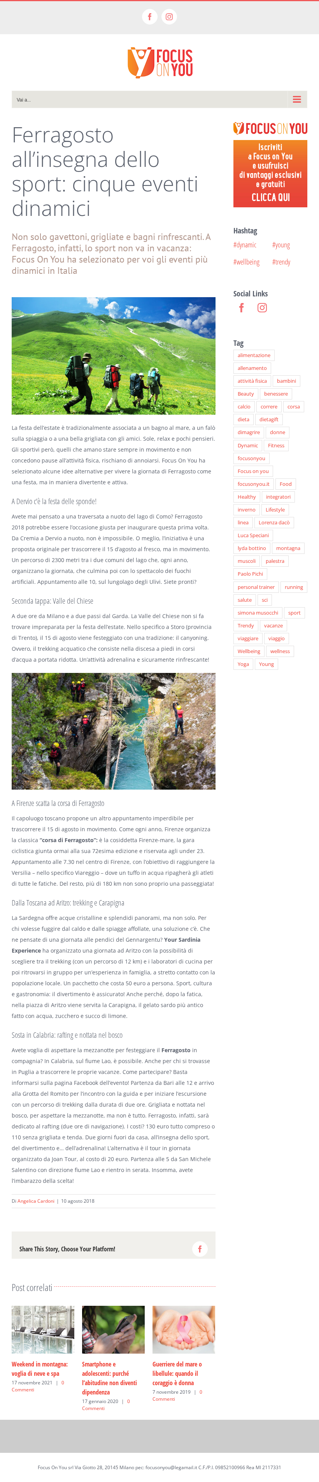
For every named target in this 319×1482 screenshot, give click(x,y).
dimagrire (249, 432)
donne (277, 432)
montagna (288, 548)
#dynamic (244, 244)
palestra (275, 561)
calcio (244, 406)
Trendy (246, 625)
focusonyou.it (254, 484)
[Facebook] (241, 308)
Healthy (247, 497)
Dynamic (248, 445)
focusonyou (251, 458)
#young (281, 244)
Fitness (276, 445)
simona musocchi (258, 613)
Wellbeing (249, 651)
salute (245, 600)
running (294, 587)
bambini (286, 381)
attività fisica (252, 381)
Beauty (246, 394)
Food (286, 484)
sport (294, 613)
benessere (276, 394)
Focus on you (253, 471)
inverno (247, 509)
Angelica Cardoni (36, 1201)
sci (265, 600)
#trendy (281, 261)
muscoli (247, 561)
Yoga (243, 664)
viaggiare (248, 638)
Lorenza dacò (274, 522)
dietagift (269, 419)
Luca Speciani (253, 535)
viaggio (276, 638)
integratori (278, 497)
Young (266, 664)
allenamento (252, 368)
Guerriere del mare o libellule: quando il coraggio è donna (177, 1373)
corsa (293, 406)
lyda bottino (252, 548)
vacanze (273, 625)
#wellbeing (246, 261)
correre (269, 406)
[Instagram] (262, 308)
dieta (243, 419)
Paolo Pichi (250, 574)
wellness (280, 651)
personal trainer (256, 587)
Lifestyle (275, 509)
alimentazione (254, 355)
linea (243, 522)
